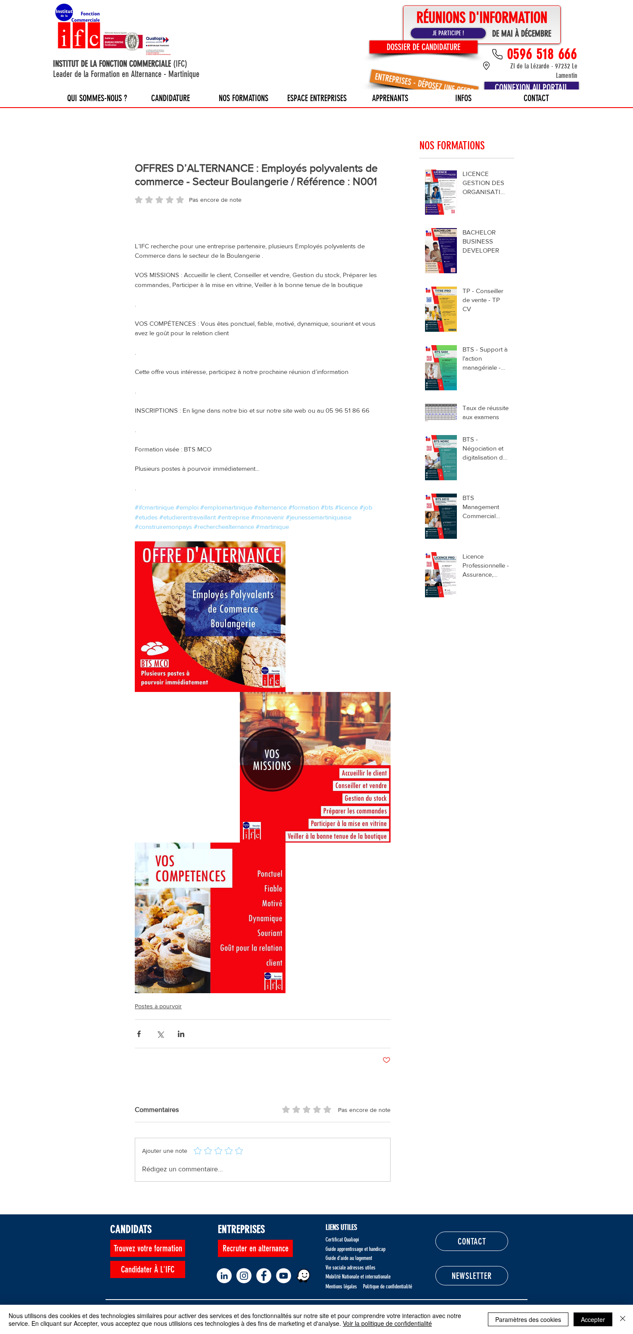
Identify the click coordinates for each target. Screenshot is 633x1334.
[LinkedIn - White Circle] (224, 1275)
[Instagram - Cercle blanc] (243, 1275)
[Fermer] (622, 1319)
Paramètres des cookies (528, 1319)
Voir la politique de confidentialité (387, 1323)
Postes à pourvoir (158, 1006)
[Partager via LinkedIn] (181, 1034)
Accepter (593, 1319)
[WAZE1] (303, 1275)
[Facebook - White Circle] (263, 1275)
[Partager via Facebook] (139, 1034)
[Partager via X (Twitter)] (160, 1034)
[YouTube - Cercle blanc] (283, 1275)
